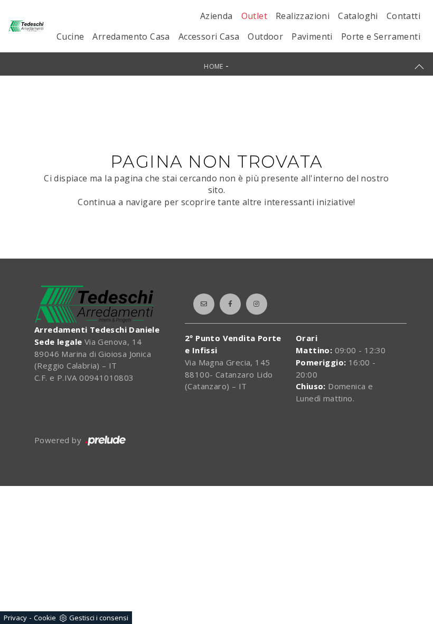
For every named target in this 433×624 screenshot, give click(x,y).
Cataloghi (358, 16)
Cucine (70, 36)
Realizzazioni (303, 16)
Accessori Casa (209, 36)
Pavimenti (312, 36)
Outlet (254, 16)
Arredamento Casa (131, 36)
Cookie (45, 617)
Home (213, 66)
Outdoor (265, 36)
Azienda (216, 16)
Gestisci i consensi (98, 617)
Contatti (403, 16)
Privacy (15, 617)
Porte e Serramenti (380, 36)
